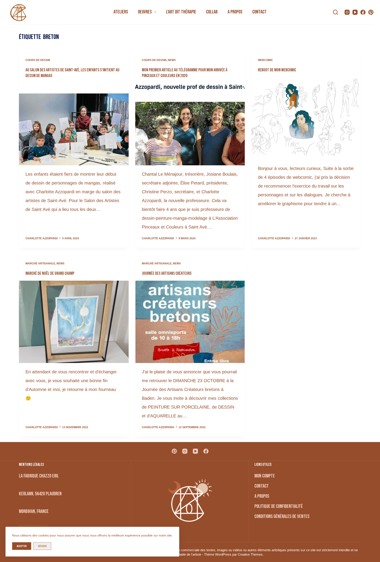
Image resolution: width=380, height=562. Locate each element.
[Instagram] (347, 12)
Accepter (22, 546)
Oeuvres (145, 12)
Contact (259, 12)
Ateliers (120, 12)
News (172, 60)
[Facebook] (362, 12)
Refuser (42, 546)
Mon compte (264, 476)
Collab (212, 12)
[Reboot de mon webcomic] (306, 118)
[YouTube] (355, 12)
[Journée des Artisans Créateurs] (190, 322)
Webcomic (265, 60)
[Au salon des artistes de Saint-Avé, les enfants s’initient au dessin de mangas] (73, 124)
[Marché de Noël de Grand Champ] (73, 322)
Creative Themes (250, 554)
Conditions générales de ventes (281, 516)
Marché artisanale (40, 263)
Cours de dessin (38, 60)
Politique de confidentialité (278, 506)
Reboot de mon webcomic (277, 70)
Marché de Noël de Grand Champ (50, 273)
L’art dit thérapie (181, 12)
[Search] (335, 12)
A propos (235, 12)
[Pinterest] (370, 12)
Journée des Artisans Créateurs (167, 273)
